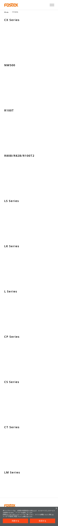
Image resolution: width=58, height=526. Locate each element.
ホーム (6, 12)
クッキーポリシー (12, 514)
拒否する (42, 521)
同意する (15, 521)
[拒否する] (56, 508)
